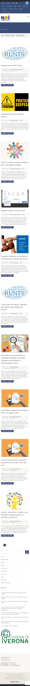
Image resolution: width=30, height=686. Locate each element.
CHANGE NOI (4, 9)
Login (3, 6)
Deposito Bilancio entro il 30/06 (13, 211)
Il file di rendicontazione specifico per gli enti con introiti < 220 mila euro (13, 462)
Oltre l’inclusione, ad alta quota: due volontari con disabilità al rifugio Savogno (14, 622)
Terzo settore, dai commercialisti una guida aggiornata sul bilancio (14, 602)
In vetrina (13, 120)
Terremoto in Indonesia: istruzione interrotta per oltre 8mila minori (14, 618)
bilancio (7, 29)
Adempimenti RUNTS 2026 (11, 66)
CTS (4, 588)
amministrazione (14, 69)
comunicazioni (14, 168)
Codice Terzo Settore (6, 11)
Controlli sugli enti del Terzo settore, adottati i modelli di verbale (13, 593)
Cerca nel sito (25, 6)
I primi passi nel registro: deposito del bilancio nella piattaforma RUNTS (14, 307)
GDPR (15, 6)
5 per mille (11, 9)
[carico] (9, 545)
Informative (21, 9)
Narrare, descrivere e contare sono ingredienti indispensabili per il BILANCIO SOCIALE (14, 514)
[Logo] (10, 17)
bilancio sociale (14, 521)
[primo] (2, 545)
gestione (13, 313)
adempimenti (20, 69)
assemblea (13, 416)
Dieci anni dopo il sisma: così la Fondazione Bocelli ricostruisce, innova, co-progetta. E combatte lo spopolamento (13, 608)
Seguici (19, 6)
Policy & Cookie (9, 6)
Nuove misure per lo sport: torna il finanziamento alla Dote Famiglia (14, 597)
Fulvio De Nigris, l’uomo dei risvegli (9, 625)
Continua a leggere (7, 85)
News (16, 9)
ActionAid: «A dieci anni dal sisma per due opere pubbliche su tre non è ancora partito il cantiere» (14, 613)
